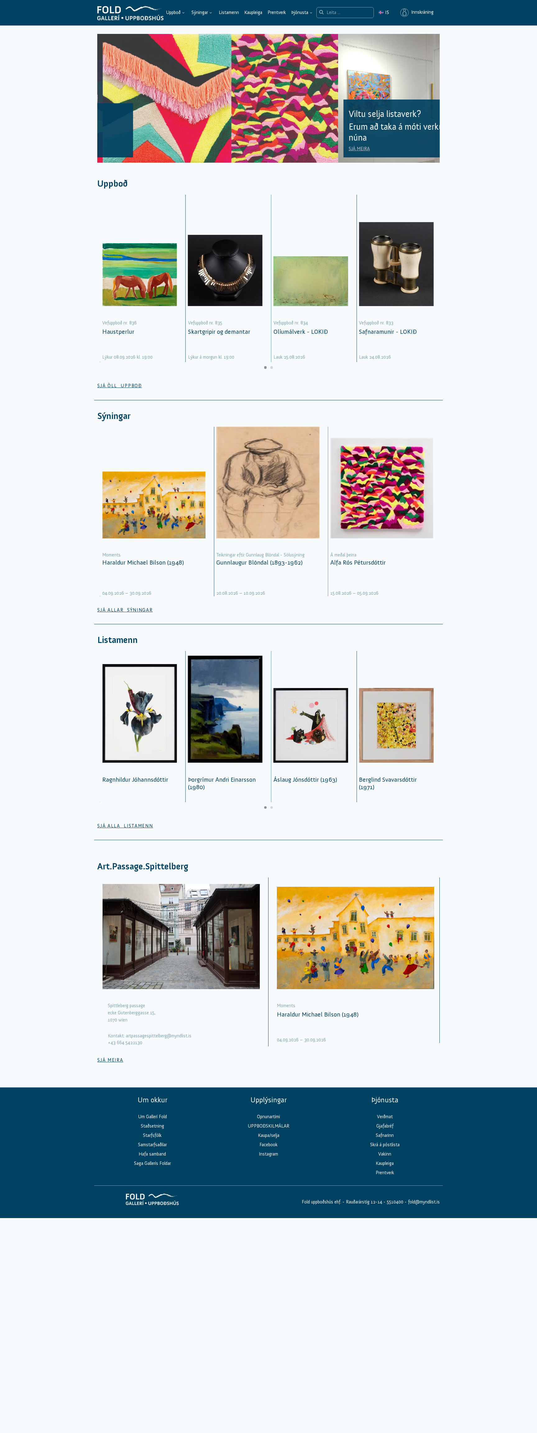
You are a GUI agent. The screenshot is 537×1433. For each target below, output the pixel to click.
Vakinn (384, 1154)
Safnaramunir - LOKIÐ (388, 331)
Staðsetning (152, 1126)
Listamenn (229, 12)
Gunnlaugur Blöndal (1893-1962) (259, 562)
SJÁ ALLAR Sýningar (125, 610)
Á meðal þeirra (343, 555)
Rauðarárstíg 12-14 (363, 1202)
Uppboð (173, 12)
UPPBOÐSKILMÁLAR (268, 1126)
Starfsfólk (152, 1135)
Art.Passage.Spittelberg (142, 866)
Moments (111, 555)
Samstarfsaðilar (152, 1144)
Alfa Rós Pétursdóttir (358, 562)
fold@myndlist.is (424, 1202)
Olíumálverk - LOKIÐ (300, 331)
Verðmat (385, 1116)
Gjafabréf (384, 1126)
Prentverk (277, 12)
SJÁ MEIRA (117, 148)
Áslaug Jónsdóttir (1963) (305, 779)
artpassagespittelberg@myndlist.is (158, 1036)
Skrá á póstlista (385, 1144)
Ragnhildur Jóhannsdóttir (135, 779)
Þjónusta (299, 12)
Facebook (268, 1144)
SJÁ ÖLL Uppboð (119, 385)
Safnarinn (385, 1135)
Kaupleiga (253, 12)
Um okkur (152, 1100)
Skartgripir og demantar (219, 331)
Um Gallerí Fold (152, 1116)
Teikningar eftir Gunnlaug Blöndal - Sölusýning (260, 555)
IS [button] (384, 12)
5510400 (395, 1202)
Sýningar (199, 12)
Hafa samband (152, 1154)
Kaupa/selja (268, 1135)
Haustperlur (118, 331)
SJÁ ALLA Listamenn (125, 826)
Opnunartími (268, 1116)
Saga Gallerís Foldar (152, 1163)
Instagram (268, 1154)
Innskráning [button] (421, 12)
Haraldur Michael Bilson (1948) (143, 562)
